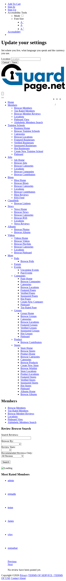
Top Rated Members (18, 410)
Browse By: (7, 441)
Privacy (24, 575)
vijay (10, 534)
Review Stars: (8, 447)
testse (10, 507)
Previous (12, 561)
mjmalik (12, 494)
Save (14, 62)
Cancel (6, 62)
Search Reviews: (9, 434)
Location (5, 59)
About (22, 578)
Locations (13, 416)
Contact (15, 578)
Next (10, 564)
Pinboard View (15, 419)
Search (6, 462)
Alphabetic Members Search (22, 422)
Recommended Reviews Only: (16, 453)
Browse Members (17, 407)
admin (11, 480)
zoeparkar (13, 548)
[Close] (2, 97)
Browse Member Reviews (21, 413)
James (11, 521)
